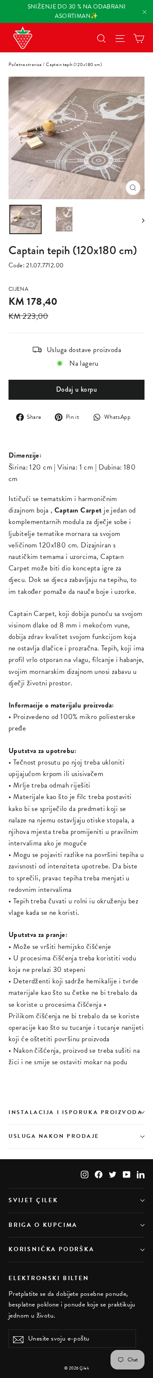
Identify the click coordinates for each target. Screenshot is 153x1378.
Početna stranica (25, 64)
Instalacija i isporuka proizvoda (75, 1112)
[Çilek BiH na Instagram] (84, 1173)
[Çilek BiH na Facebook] (98, 1173)
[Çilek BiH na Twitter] (112, 1173)
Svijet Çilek (33, 1200)
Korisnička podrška (51, 1249)
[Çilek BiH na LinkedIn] (140, 1173)
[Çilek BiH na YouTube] (126, 1173)
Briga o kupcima (42, 1224)
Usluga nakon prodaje (53, 1136)
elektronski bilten (48, 1278)
